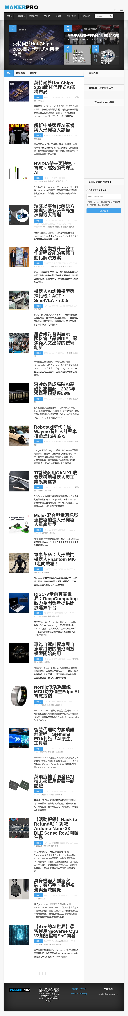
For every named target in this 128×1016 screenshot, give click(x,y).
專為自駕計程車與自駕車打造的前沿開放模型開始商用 (54, 649)
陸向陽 (57, 843)
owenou (58, 306)
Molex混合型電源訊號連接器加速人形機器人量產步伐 (56, 520)
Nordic (70, 702)
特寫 (57, 616)
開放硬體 (54, 846)
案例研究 (70, 441)
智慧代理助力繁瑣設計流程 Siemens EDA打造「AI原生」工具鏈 (54, 736)
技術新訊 (51, 181)
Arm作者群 (59, 941)
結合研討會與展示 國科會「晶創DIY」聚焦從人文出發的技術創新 (56, 340)
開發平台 (72, 227)
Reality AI (66, 224)
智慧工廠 (58, 227)
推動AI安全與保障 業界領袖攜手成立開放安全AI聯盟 (54, 970)
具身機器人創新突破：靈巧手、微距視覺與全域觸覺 (54, 885)
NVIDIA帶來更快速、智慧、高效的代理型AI (78, 56)
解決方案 (65, 181)
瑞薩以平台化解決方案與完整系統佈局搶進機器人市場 (106, 58)
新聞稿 (41, 101)
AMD (76, 895)
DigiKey (69, 843)
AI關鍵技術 (43, 181)
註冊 (121, 10)
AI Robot (70, 135)
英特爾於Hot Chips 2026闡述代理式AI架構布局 (36, 49)
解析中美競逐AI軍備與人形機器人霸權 (93, 35)
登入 (115, 10)
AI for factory (41, 224)
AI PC (72, 613)
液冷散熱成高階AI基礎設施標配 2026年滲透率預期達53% (55, 389)
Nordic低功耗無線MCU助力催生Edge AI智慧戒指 (56, 692)
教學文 (59, 944)
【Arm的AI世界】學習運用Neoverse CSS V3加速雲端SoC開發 (56, 931)
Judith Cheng (60, 221)
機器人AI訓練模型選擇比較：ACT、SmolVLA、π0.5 (54, 296)
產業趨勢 (37, 139)
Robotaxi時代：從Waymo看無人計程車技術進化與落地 (55, 431)
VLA (76, 135)
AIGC (36, 181)
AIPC (36, 616)
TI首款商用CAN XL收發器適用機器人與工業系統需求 (55, 477)
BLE (64, 843)
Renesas (38, 227)
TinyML (37, 705)
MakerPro (29, 59)
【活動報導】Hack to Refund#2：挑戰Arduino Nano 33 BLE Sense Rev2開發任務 (56, 828)
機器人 (65, 227)
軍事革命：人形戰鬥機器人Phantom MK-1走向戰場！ (55, 559)
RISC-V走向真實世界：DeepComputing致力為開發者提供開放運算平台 (56, 601)
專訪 (44, 227)
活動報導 (59, 752)
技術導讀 (37, 309)
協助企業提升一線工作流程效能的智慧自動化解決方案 (54, 253)
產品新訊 (68, 267)
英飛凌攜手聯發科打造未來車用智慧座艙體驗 (54, 781)
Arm (68, 941)
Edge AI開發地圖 (41, 944)
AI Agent (70, 97)
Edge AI (37, 533)
